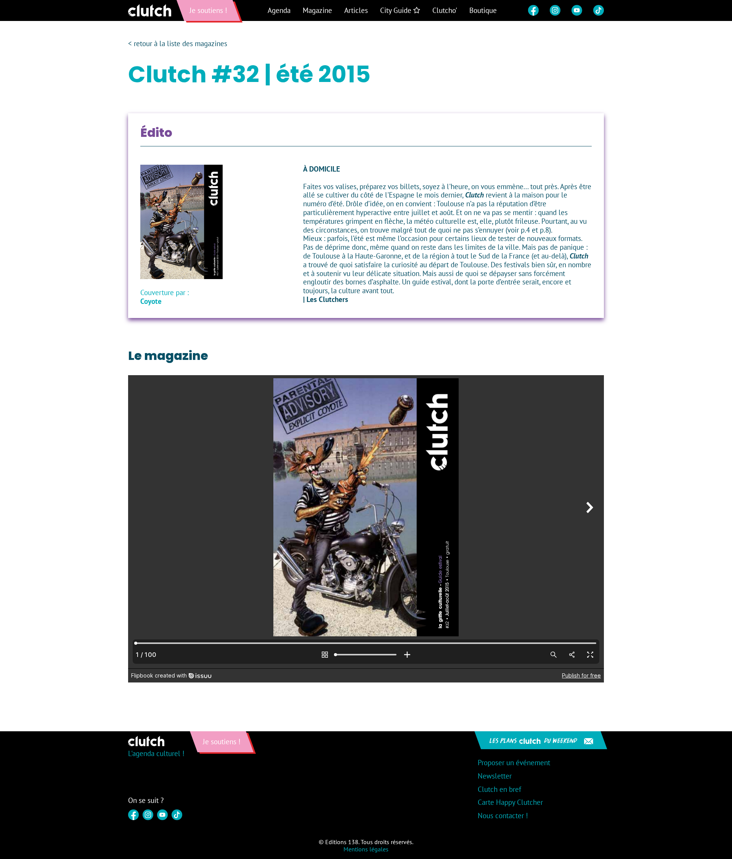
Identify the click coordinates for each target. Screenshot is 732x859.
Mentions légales (366, 849)
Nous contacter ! (503, 815)
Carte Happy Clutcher (510, 802)
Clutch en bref (499, 789)
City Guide (396, 10)
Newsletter (495, 775)
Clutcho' (444, 10)
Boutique (483, 10)
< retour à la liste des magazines (177, 43)
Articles (356, 10)
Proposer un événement (514, 762)
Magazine (317, 10)
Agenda (279, 10)
